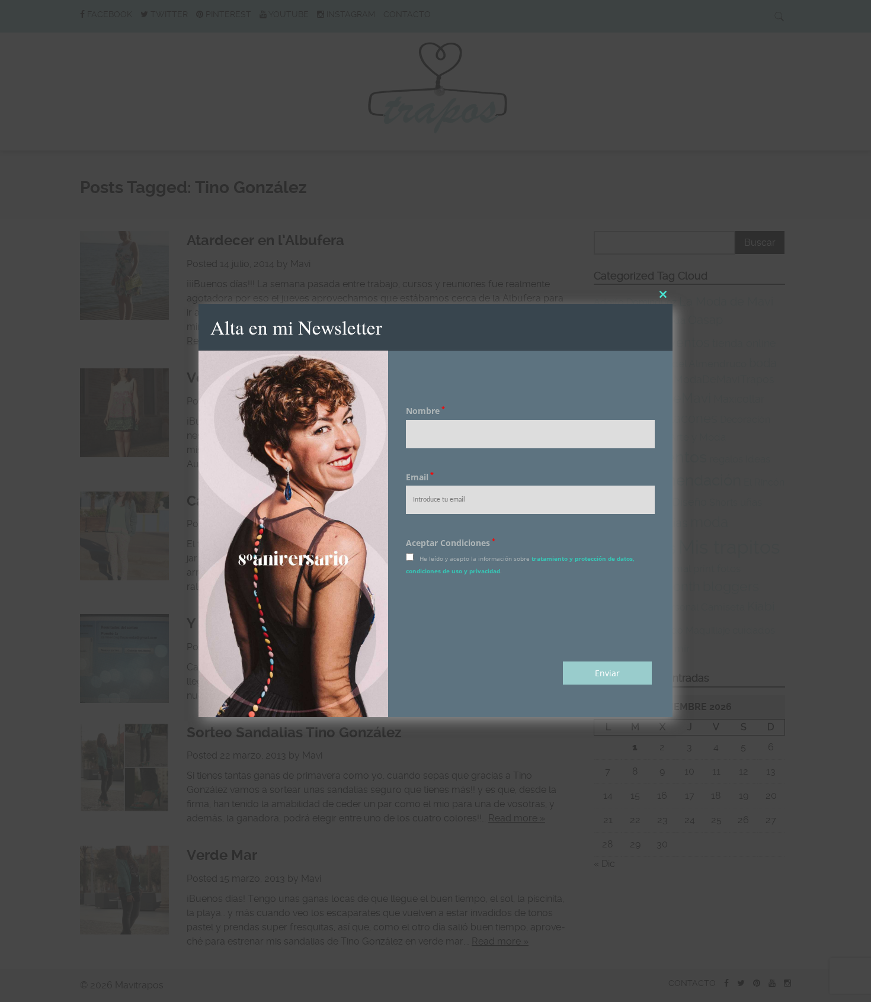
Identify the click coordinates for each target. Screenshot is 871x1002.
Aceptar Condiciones (450, 542)
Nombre (425, 410)
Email (420, 477)
